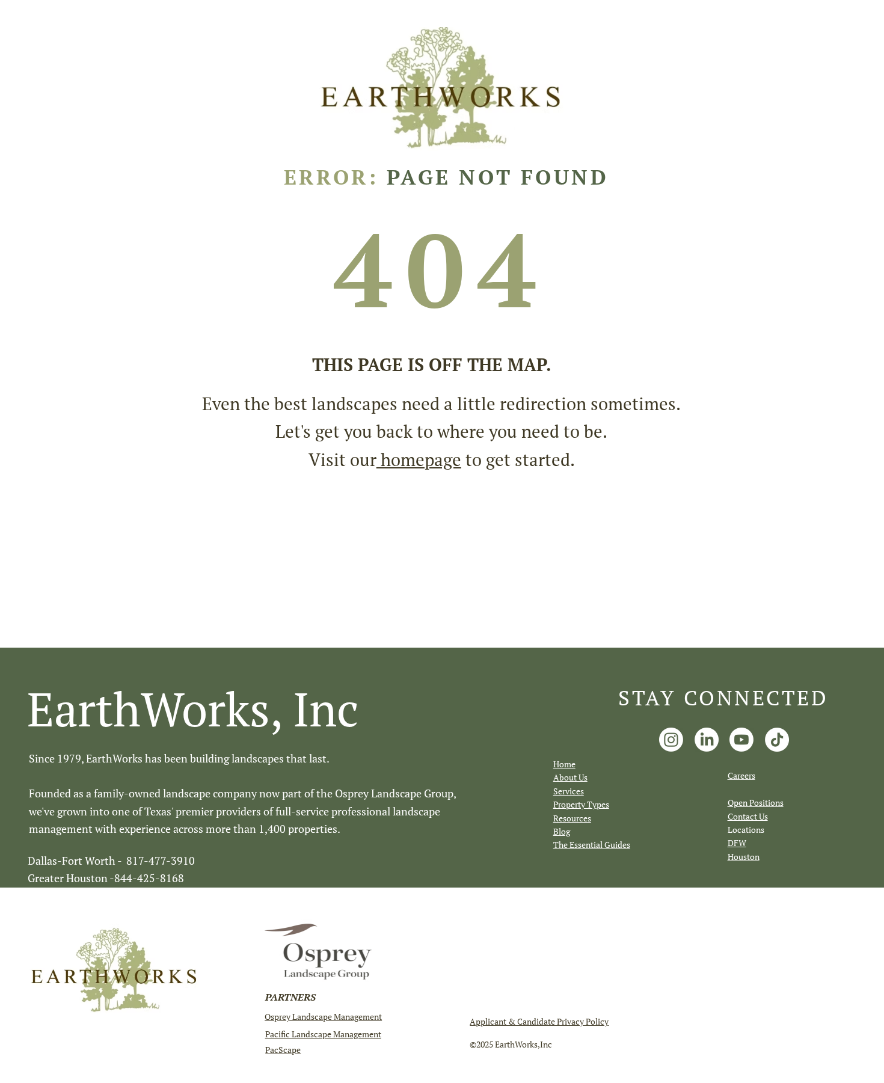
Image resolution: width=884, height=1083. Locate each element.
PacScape (283, 1049)
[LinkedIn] (707, 740)
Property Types (581, 804)
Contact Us (748, 816)
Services (568, 791)
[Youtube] (741, 740)
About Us (570, 777)
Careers (741, 775)
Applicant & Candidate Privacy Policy (539, 1021)
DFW (737, 842)
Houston (744, 856)
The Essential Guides (591, 844)
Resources (572, 818)
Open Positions (756, 802)
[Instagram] (671, 740)
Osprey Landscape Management (323, 1016)
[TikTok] (777, 740)
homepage (418, 459)
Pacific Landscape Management (323, 1034)
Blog (561, 831)
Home (564, 764)
